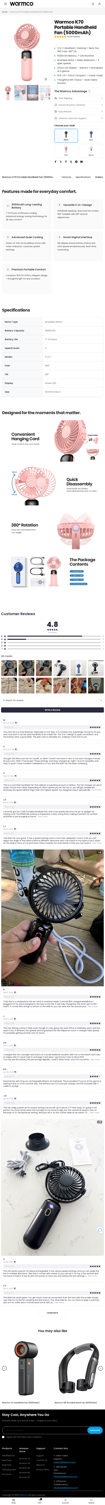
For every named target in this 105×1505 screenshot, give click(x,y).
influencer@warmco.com (66, 1488)
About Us (40, 1465)
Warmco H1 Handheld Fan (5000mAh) (21, 1402)
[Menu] (5, 4)
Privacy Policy (42, 1469)
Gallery (99, 177)
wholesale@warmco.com (66, 1476)
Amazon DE (24, 1468)
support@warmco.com (65, 1462)
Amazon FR (24, 1472)
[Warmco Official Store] (21, 4)
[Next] (100, 1368)
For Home (6, 1474)
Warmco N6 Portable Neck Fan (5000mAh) (76, 1402)
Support (40, 1455)
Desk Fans (6, 1465)
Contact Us (41, 1460)
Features (66, 177)
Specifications (83, 177)
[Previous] (4, 1368)
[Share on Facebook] (55, 161)
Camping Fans (9, 1469)
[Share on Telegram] (76, 161)
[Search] (93, 4)
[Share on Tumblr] (71, 161)
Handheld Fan (8, 1455)
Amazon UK (24, 1463)
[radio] (66, 136)
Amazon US (24, 1458)
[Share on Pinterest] (66, 161)
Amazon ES (24, 1477)
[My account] (99, 4)
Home (5, 12)
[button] (67, 37)
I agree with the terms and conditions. (24, 1437)
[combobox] (101, 700)
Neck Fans (7, 1460)
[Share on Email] (81, 161)
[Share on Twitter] (60, 161)
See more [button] (96, 790)
